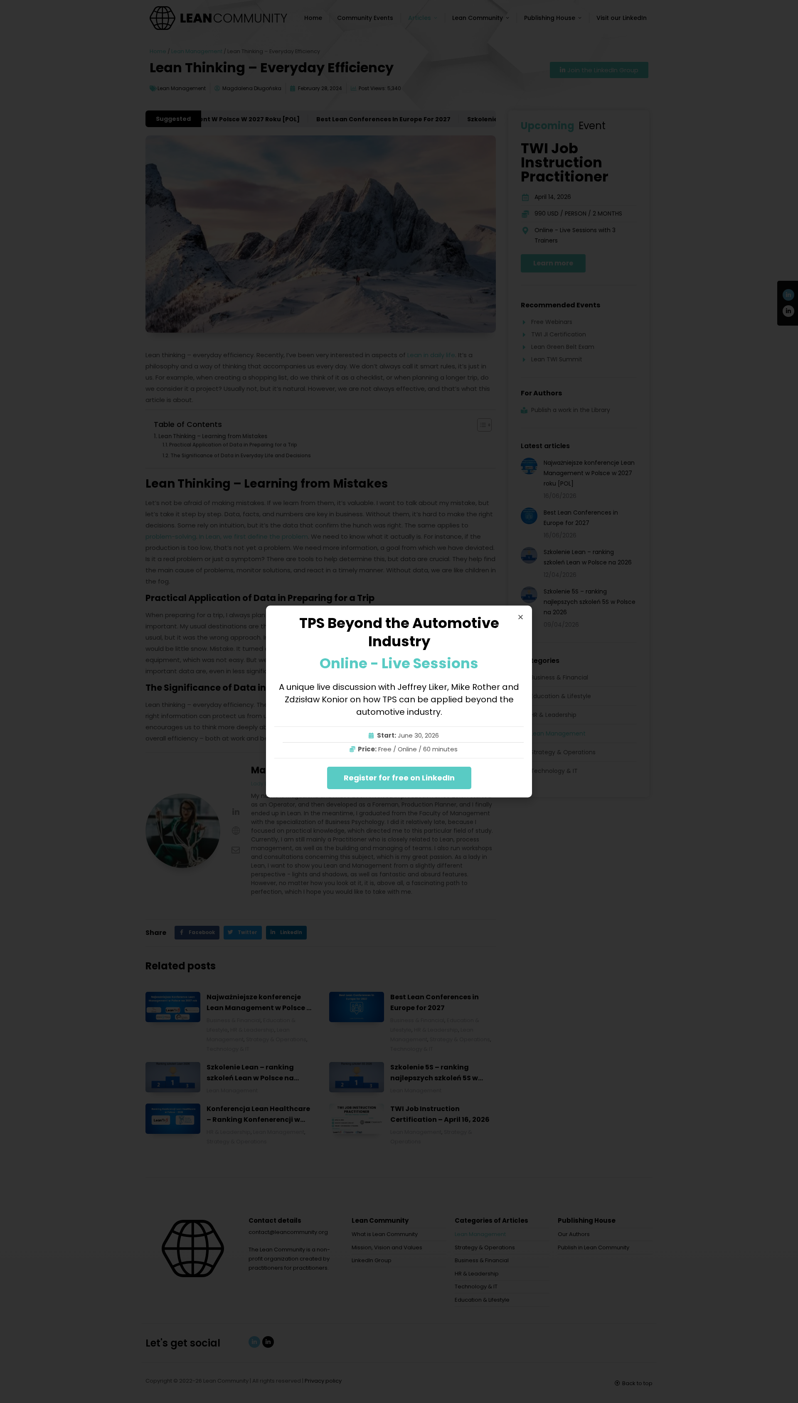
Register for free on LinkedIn (399, 778)
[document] (399, 701)
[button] (520, 617)
